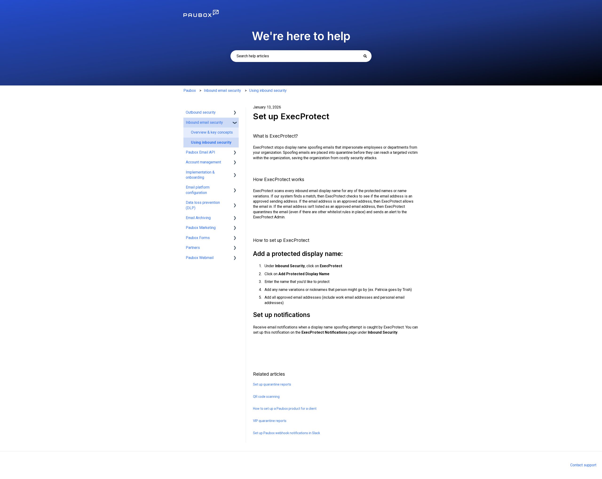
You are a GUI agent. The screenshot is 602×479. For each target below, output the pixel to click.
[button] (235, 113)
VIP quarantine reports (269, 421)
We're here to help (301, 36)
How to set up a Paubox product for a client (285, 408)
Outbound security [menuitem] (201, 112)
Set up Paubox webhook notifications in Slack (286, 433)
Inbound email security (222, 90)
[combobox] (301, 56)
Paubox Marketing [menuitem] (201, 227)
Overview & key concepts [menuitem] (212, 132)
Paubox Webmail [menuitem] (200, 257)
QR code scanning (266, 396)
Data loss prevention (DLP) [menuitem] (203, 205)
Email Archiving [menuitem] (198, 218)
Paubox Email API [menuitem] (200, 152)
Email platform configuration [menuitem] (198, 190)
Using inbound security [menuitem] (211, 142)
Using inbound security (268, 90)
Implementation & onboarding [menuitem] (200, 175)
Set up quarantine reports (272, 384)
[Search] (365, 56)
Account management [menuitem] (203, 162)
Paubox (189, 90)
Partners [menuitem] (193, 247)
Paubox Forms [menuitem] (198, 238)
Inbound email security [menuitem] (204, 122)
